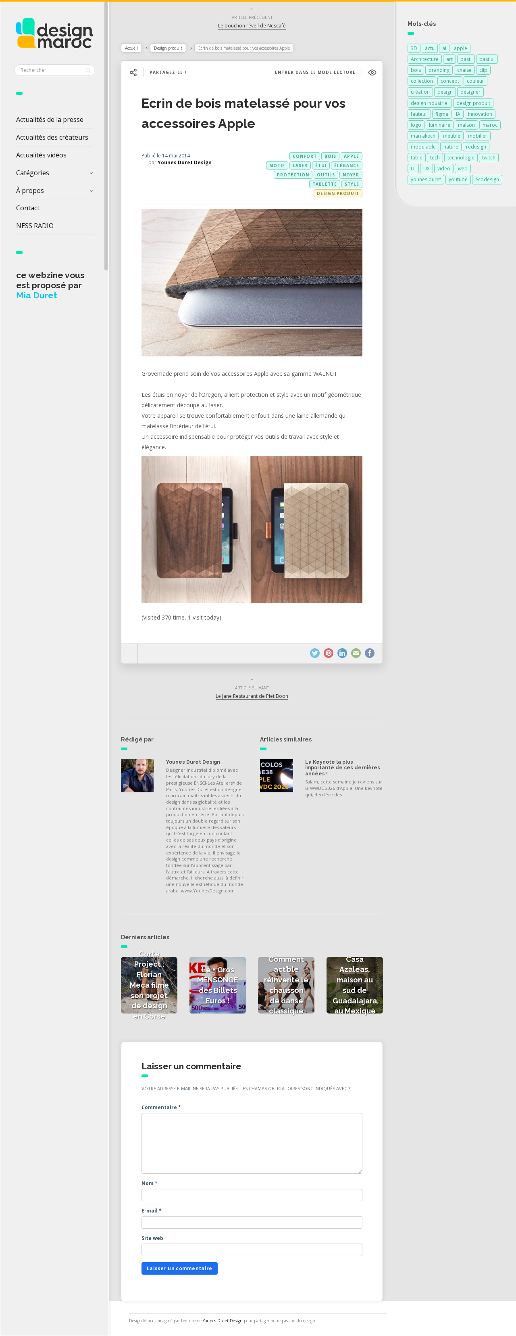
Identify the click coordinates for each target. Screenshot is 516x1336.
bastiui (487, 59)
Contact (28, 207)
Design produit (168, 48)
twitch (488, 157)
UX (426, 168)
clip (483, 70)
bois (330, 156)
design (445, 91)
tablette (324, 184)
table (416, 157)
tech (435, 157)
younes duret (426, 179)
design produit (473, 103)
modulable (423, 146)
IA (458, 114)
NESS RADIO (35, 225)
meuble (451, 135)
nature (450, 146)
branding (439, 70)
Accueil (131, 48)
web (463, 168)
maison (466, 124)
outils (326, 175)
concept (450, 80)
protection (293, 175)
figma (441, 114)
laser (300, 165)
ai (444, 48)
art (449, 59)
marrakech (423, 135)
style (352, 184)
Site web (152, 1238)
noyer (351, 175)
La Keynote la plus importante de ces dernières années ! (342, 768)
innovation (480, 114)
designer (470, 91)
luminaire (439, 124)
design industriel (430, 103)
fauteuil (419, 114)
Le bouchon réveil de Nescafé (252, 25)
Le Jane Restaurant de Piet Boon (252, 696)
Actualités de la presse (49, 119)
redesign (476, 146)
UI (413, 168)
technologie (460, 157)
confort (305, 156)
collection (422, 80)
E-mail (151, 1210)
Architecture (425, 59)
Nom (149, 1183)
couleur (475, 80)
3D (414, 48)
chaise (464, 70)
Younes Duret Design (185, 162)
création (420, 91)
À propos (30, 190)
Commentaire (161, 1107)
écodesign (487, 179)
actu (430, 48)
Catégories (32, 172)
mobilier (477, 135)
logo (416, 124)
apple (351, 156)
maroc (490, 124)
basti (466, 59)
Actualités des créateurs (52, 137)
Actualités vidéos (41, 155)
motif (277, 165)
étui (321, 165)
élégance (346, 165)
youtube (458, 179)
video (443, 168)
